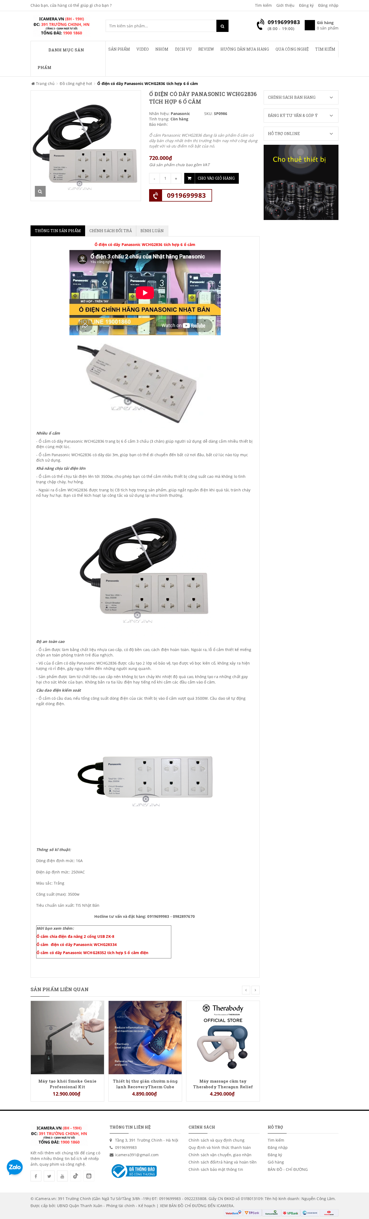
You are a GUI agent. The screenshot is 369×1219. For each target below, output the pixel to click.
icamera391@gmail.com (137, 1154)
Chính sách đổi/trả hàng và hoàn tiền (223, 1162)
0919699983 (186, 195)
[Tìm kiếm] (222, 26)
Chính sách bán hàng (292, 97)
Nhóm (161, 49)
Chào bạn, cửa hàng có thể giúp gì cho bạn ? (71, 5)
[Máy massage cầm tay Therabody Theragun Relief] (223, 1037)
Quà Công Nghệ (292, 49)
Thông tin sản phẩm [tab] (58, 230)
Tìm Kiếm (325, 49)
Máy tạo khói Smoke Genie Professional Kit (67, 1083)
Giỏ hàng (276, 1162)
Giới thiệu (285, 5)
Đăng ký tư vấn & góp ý (293, 115)
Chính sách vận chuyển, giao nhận (220, 1154)
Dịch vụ (183, 49)
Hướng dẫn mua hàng (244, 49)
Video (142, 49)
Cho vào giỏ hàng (216, 178)
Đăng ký (306, 5)
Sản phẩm (119, 49)
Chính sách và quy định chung (216, 1140)
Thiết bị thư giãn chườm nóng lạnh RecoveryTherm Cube (145, 1083)
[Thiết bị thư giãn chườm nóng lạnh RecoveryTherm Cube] (145, 1037)
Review (206, 49)
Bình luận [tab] (152, 230)
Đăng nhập (328, 5)
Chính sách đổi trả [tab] (110, 230)
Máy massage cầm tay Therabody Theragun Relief (223, 1083)
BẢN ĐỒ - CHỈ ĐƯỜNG (288, 1169)
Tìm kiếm (263, 5)
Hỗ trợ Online (284, 133)
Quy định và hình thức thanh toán (220, 1147)
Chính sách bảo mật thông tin (216, 1169)
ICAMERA (225, 1205)
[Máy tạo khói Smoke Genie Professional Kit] (67, 1037)
